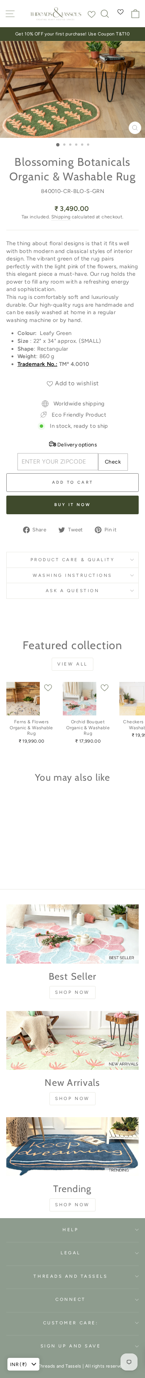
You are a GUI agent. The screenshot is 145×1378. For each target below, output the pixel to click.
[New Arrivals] (72, 1040)
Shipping (61, 216)
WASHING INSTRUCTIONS (72, 575)
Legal (71, 1252)
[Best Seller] (72, 933)
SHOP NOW (72, 992)
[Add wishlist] (91, 13)
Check (113, 462)
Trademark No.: (37, 364)
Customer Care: (70, 1322)
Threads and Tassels (70, 1276)
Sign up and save (71, 1346)
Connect (70, 1299)
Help (70, 1229)
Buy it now (72, 504)
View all (72, 664)
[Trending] (72, 1146)
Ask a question (72, 590)
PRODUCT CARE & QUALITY (72, 559)
